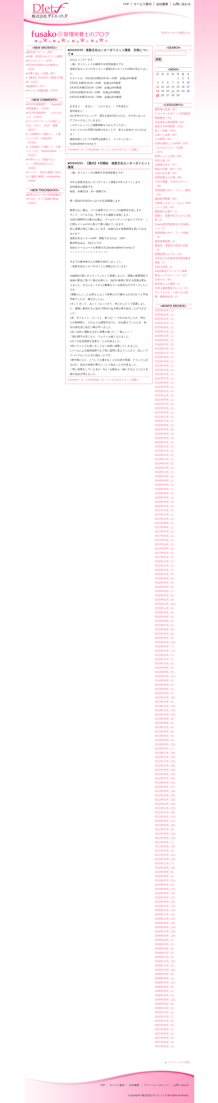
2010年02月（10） (166, 901)
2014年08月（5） (165, 672)
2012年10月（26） (166, 765)
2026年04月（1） (165, 310)
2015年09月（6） (165, 616)
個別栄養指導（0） (166, 241)
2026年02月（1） (165, 314)
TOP (126, 4)
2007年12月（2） (165, 1012)
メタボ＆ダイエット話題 (123, 149)
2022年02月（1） (165, 386)
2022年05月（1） (165, 382)
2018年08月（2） (165, 484)
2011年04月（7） (165, 842)
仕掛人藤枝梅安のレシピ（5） (172, 288)
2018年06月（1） (165, 489)
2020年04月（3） (165, 438)
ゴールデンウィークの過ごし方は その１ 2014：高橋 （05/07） (43, 125)
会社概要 (162, 4)
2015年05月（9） (165, 633)
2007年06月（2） (165, 1033)
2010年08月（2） (165, 876)
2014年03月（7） (165, 693)
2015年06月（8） (165, 629)
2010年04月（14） (166, 893)
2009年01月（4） (165, 957)
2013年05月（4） (165, 735)
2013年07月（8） (165, 727)
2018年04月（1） (165, 493)
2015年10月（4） (165, 612)
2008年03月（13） (166, 999)
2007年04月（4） (165, 1042)
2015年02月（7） (165, 646)
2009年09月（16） (166, 923)
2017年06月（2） (165, 535)
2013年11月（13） (166, 710)
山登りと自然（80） (166, 134)
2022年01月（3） (165, 391)
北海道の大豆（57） (166, 164)
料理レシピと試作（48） (169, 156)
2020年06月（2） (165, 433)
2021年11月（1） (165, 395)
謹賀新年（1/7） (36, 86)
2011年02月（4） (165, 850)
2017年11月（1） (165, 514)
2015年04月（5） (165, 637)
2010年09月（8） (165, 871)
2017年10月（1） (165, 518)
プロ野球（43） (164, 139)
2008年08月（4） (165, 978)
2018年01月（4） (165, 506)
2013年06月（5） (165, 731)
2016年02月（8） (165, 595)
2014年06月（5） (165, 680)
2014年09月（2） (165, 667)
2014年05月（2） (165, 684)
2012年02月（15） (166, 799)
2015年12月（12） (166, 603)
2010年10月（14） (166, 867)
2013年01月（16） (166, 752)
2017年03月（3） (165, 548)
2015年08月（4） (165, 620)
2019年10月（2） (165, 455)
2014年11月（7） (165, 659)
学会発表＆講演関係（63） (170, 122)
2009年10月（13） (166, 918)
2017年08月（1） (165, 527)
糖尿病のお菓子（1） (167, 211)
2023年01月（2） (165, 369)
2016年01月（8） (165, 599)
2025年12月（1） (165, 318)
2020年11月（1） (165, 421)
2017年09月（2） (165, 523)
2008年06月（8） (165, 986)
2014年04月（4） (165, 689)
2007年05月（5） (165, 1037)
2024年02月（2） (165, 348)
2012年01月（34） (166, 803)
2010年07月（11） (166, 880)
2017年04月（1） (165, 544)
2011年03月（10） (166, 846)
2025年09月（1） (165, 327)
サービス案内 (143, 4)
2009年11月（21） (166, 914)
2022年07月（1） (165, 378)
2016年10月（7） (165, 569)
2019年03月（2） (165, 463)
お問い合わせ (182, 4)
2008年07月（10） (166, 982)
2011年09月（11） (166, 820)
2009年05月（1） (165, 940)
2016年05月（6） (165, 582)
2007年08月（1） (165, 1029)
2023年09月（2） (165, 357)
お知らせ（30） (164, 279)
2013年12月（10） (166, 706)
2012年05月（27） (166, 786)
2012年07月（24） (166, 778)
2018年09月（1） (165, 480)
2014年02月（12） (166, 697)
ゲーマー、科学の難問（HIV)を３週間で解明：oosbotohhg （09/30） (43, 176)
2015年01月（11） (166, 650)
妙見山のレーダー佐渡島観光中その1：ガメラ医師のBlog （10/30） (43, 199)
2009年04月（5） (165, 944)
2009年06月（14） (166, 935)
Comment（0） (77, 149)
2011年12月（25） (166, 808)
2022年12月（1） (165, 374)
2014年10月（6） (165, 663)
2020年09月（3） (165, 425)
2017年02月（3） (165, 552)
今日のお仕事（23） (166, 173)
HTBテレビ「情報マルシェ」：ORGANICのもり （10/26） (41, 164)
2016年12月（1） (165, 561)
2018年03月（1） (165, 497)
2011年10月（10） (166, 816)
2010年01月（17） (166, 906)
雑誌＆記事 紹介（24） (169, 168)
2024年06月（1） (165, 340)
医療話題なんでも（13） (169, 254)
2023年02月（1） (165, 365)
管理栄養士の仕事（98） (169, 177)
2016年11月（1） (165, 565)
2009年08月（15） (166, 927)
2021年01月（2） (165, 416)
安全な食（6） (163, 160)
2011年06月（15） (166, 833)
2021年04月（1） (165, 412)
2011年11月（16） (166, 812)
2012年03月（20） (166, 795)
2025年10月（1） (165, 323)
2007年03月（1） (165, 1046)
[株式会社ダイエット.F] (50, 10)
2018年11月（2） (165, 472)
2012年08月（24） (166, 774)
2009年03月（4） (165, 948)
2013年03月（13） (166, 744)
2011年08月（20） (166, 825)
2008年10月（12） (166, 969)
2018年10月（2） (165, 476)
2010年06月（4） (165, 884)
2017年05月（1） (165, 540)
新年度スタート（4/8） (40, 52)
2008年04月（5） (165, 995)
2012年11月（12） (166, 761)
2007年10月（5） (165, 1020)
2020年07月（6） (165, 429)
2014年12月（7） (165, 655)
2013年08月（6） (165, 723)
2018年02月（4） (165, 501)
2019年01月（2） (165, 467)
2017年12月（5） (165, 510)
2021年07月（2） (165, 403)
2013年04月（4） (165, 740)
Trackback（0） (96, 149)
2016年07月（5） (165, 574)
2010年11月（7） (165, 863)
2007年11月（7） (165, 1016)
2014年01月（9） (165, 701)
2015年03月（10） (166, 642)
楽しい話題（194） (166, 130)
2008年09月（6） (165, 974)
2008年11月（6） (165, 965)
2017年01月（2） (165, 557)
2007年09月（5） (165, 1025)
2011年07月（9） (165, 829)
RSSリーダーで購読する (176, 32)
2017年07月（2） (165, 531)
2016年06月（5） (165, 578)
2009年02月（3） (165, 952)
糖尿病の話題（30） (166, 109)
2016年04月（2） (165, 586)
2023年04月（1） (165, 361)
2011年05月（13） (166, 837)
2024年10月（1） (165, 335)
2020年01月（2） (165, 442)
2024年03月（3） (165, 344)
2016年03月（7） (165, 591)
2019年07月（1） (165, 459)
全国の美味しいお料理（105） (172, 143)
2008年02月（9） (165, 1003)
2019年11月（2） (165, 450)
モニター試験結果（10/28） (43, 90)
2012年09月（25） (166, 769)
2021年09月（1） (165, 399)
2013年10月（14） (166, 714)
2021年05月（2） (165, 408)
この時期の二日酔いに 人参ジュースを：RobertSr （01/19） (43, 138)
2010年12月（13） (166, 859)
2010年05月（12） (166, 889)
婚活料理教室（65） (166, 198)
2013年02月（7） (165, 748)
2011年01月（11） (166, 854)
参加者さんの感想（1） (168, 283)
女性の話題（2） (164, 266)
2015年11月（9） (165, 608)
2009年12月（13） (166, 910)
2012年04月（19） (166, 791)
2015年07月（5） (165, 625)
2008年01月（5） (165, 1008)
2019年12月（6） (165, 446)
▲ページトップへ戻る (177, 1062)
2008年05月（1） (165, 991)
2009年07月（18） (166, 931)
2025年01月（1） (165, 331)
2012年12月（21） (166, 757)
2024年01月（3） (165, 352)
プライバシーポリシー (156, 1085)
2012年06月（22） (166, 782)
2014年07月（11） (166, 676)
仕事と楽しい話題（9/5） (42, 73)
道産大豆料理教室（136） (170, 126)
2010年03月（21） (166, 897)
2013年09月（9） (165, 718)
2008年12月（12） (166, 961)
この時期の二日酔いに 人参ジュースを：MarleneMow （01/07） (43, 151)
